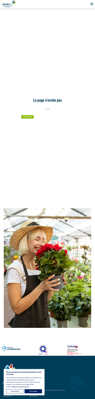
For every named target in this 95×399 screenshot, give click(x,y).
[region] (24, 382)
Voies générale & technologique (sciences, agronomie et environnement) (47, 390)
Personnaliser (15, 391)
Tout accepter (33, 391)
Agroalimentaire (33, 396)
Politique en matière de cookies (20, 386)
